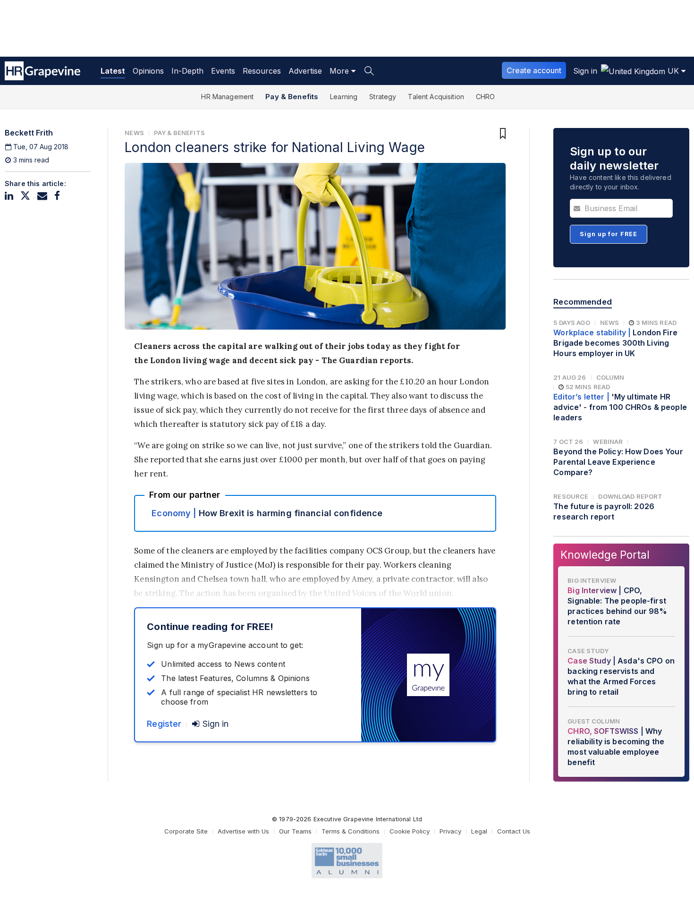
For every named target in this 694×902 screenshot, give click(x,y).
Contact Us (513, 831)
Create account (534, 70)
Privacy (450, 831)
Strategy (382, 97)
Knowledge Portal (605, 554)
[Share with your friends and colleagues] (42, 196)
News (134, 132)
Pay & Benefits (291, 96)
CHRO (485, 97)
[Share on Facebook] (57, 196)
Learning (343, 97)
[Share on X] (25, 196)
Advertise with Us (243, 831)
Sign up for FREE (608, 234)
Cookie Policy (409, 831)
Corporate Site (186, 831)
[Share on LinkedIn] (9, 196)
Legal (479, 831)
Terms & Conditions (351, 831)
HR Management (227, 97)
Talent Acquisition (436, 97)
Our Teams (295, 831)
